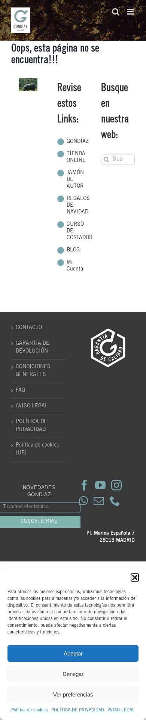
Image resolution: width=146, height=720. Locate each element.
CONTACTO (29, 328)
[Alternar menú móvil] (131, 12)
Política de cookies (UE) (37, 449)
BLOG (73, 250)
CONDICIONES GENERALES (33, 371)
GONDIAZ (78, 141)
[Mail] (99, 501)
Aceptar (73, 653)
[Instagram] (116, 485)
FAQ (20, 390)
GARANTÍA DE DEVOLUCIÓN (32, 347)
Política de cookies (29, 710)
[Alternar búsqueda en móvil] (115, 12)
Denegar (73, 674)
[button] (135, 577)
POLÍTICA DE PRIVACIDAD (77, 710)
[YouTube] (100, 485)
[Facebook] (84, 485)
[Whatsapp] (83, 501)
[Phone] (115, 501)
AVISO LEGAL (121, 710)
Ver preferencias (73, 694)
